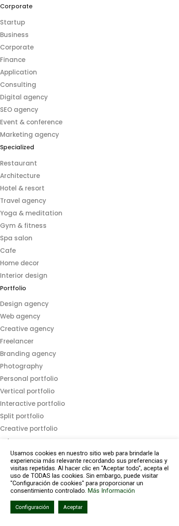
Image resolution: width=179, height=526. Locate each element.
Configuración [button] (32, 507)
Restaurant (18, 163)
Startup (12, 22)
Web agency (20, 316)
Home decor (19, 263)
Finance (12, 59)
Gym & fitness (23, 225)
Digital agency (24, 97)
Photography (21, 366)
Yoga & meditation (31, 213)
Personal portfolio (29, 378)
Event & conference (31, 122)
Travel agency (23, 200)
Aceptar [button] (72, 507)
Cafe (8, 250)
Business (14, 34)
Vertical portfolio (27, 391)
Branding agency (28, 353)
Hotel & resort (22, 188)
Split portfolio (22, 416)
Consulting (18, 84)
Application (18, 72)
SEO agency (19, 109)
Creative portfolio (28, 428)
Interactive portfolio (32, 403)
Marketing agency (29, 134)
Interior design (23, 275)
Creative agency (27, 328)
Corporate (17, 47)
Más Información (111, 490)
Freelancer (17, 341)
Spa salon (16, 238)
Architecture (20, 175)
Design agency (24, 303)
